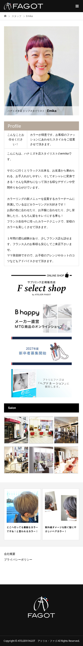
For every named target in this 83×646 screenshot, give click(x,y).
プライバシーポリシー (18, 559)
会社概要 (9, 554)
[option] (22, 514)
